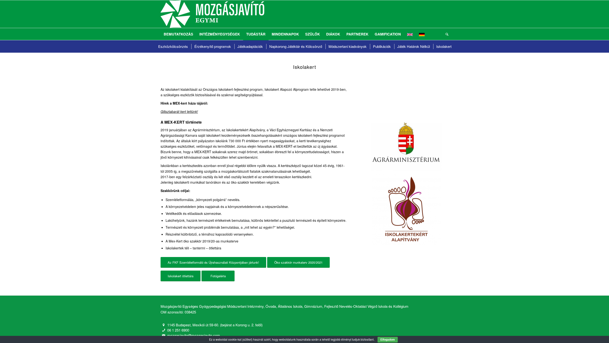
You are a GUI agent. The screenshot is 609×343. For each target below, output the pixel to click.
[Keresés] (445, 34)
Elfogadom (387, 339)
